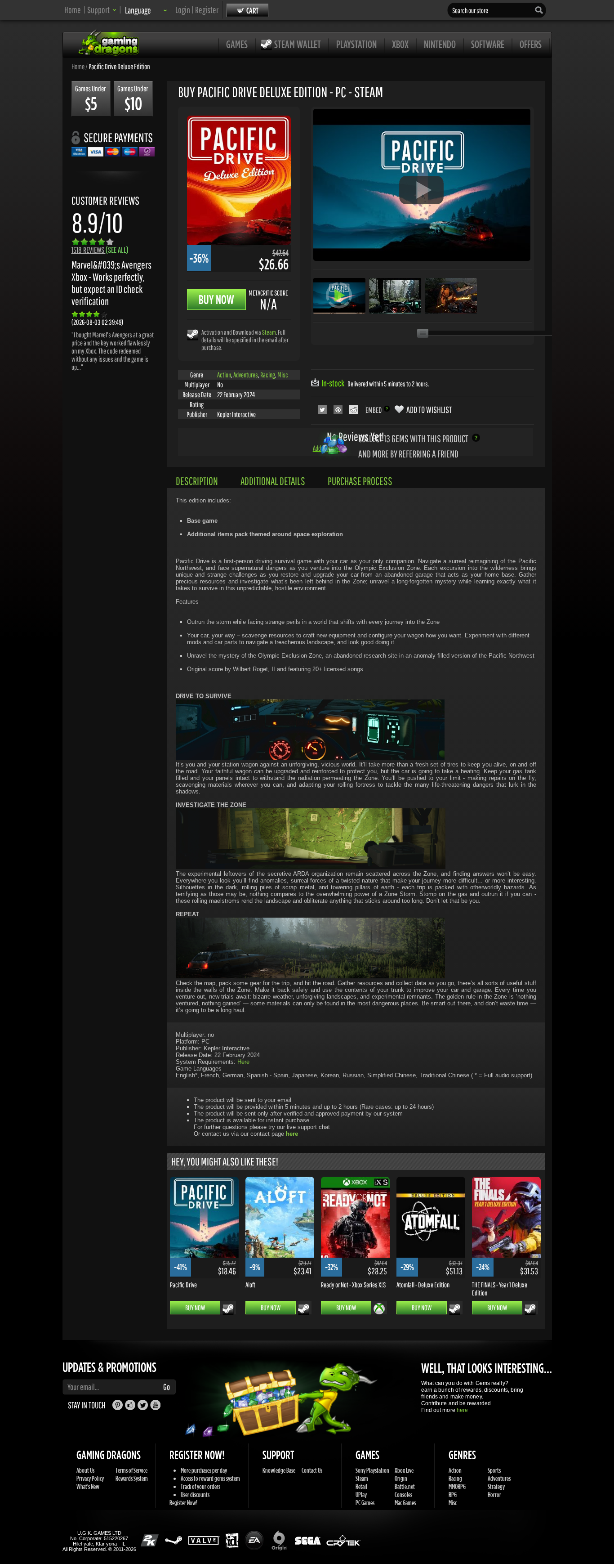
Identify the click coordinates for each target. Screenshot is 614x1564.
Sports (494, 1470)
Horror (494, 1494)
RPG (453, 1494)
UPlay (361, 1494)
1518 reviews (100, 250)
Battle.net (405, 1486)
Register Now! (183, 1502)
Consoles (403, 1494)
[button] (101, 9)
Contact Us (312, 1470)
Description (197, 481)
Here (243, 1061)
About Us (85, 1470)
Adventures (245, 375)
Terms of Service (131, 1470)
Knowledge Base (279, 1470)
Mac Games (405, 1502)
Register (206, 9)
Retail (361, 1486)
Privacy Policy (90, 1478)
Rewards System (132, 1478)
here (462, 1410)
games (237, 44)
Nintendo (440, 44)
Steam (269, 332)
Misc (282, 375)
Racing (267, 375)
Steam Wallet (297, 44)
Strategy (496, 1486)
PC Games (365, 1502)
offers (531, 44)
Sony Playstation (372, 1470)
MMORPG (457, 1486)
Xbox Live (404, 1470)
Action (224, 375)
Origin (401, 1478)
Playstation (356, 44)
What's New (87, 1486)
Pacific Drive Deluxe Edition (119, 66)
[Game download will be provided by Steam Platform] (192, 334)
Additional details (272, 481)
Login (182, 9)
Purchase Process (360, 481)
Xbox (400, 44)
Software (487, 44)
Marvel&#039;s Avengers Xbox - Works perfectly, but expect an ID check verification (111, 283)
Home (72, 9)
